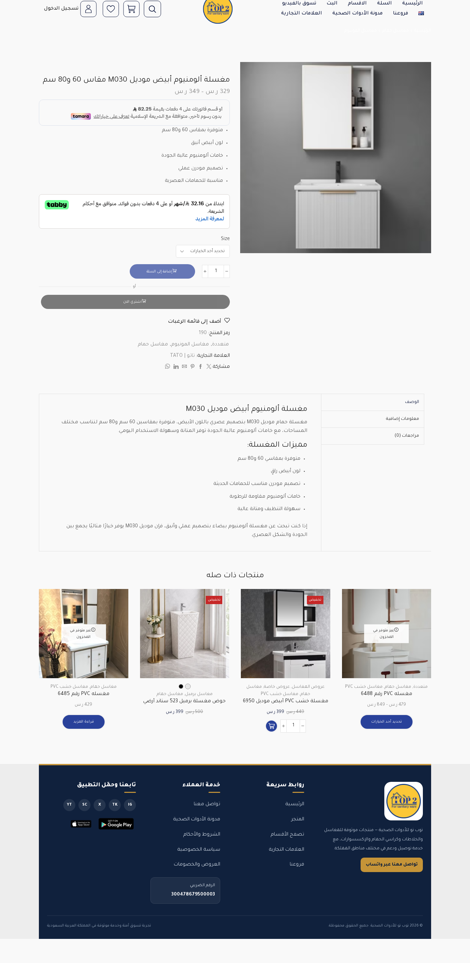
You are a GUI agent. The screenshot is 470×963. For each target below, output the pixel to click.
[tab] (412, 402)
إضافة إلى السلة (159, 272)
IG (130, 805)
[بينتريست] (192, 367)
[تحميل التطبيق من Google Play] (116, 824)
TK (115, 805)
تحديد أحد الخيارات (386, 722)
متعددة (220, 345)
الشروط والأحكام (201, 835)
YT (69, 805)
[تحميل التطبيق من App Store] (81, 824)
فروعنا (400, 14)
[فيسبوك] (200, 367)
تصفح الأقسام (287, 835)
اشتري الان (132, 302)
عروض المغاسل (308, 687)
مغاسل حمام (395, 31)
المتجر (297, 819)
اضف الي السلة (216, 648)
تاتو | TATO (182, 356)
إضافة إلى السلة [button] (317, 648)
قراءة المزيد (83, 722)
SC (84, 805)
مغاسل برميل (199, 694)
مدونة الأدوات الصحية (357, 14)
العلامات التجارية (301, 14)
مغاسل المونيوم (360, 31)
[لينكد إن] (176, 367)
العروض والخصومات (197, 865)
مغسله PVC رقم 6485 (83, 694)
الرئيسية (422, 31)
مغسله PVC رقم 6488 (386, 694)
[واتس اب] (168, 367)
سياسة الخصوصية (198, 850)
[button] (271, 726)
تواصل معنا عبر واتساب (392, 864)
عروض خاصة (277, 687)
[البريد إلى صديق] (184, 367)
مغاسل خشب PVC (364, 687)
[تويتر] (208, 367)
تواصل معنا (207, 804)
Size (225, 239)
